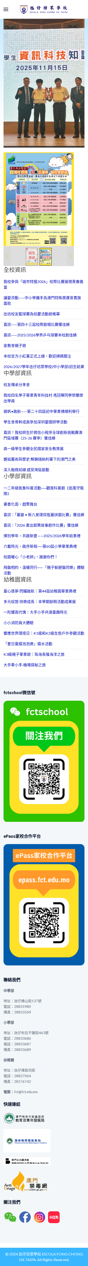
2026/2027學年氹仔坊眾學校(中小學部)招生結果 (44, 366)
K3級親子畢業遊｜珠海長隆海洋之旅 (34, 654)
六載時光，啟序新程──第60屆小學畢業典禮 (40, 546)
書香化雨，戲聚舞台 (20, 504)
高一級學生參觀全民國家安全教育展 (34, 448)
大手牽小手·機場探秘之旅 (25, 665)
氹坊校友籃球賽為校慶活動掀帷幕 (32, 314)
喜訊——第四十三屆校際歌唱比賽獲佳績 (37, 324)
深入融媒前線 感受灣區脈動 (26, 469)
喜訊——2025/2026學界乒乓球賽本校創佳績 (40, 335)
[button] (6, 9)
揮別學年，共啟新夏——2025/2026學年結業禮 (42, 535)
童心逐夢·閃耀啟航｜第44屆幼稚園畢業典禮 (40, 591)
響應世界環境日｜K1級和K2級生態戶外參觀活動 (44, 633)
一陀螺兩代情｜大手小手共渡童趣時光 (35, 612)
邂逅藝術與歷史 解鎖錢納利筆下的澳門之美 (40, 459)
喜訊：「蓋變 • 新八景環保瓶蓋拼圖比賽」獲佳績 (44, 514)
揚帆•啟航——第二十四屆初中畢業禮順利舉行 (42, 411)
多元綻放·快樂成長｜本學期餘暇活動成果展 (40, 601)
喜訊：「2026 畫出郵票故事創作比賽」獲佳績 (41, 525)
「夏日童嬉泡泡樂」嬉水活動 (28, 643)
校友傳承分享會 (17, 384)
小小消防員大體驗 (19, 622)
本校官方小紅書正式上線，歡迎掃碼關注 (37, 356)
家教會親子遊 (15, 345)
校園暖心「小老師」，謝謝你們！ (31, 557)
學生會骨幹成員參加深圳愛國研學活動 (35, 422)
